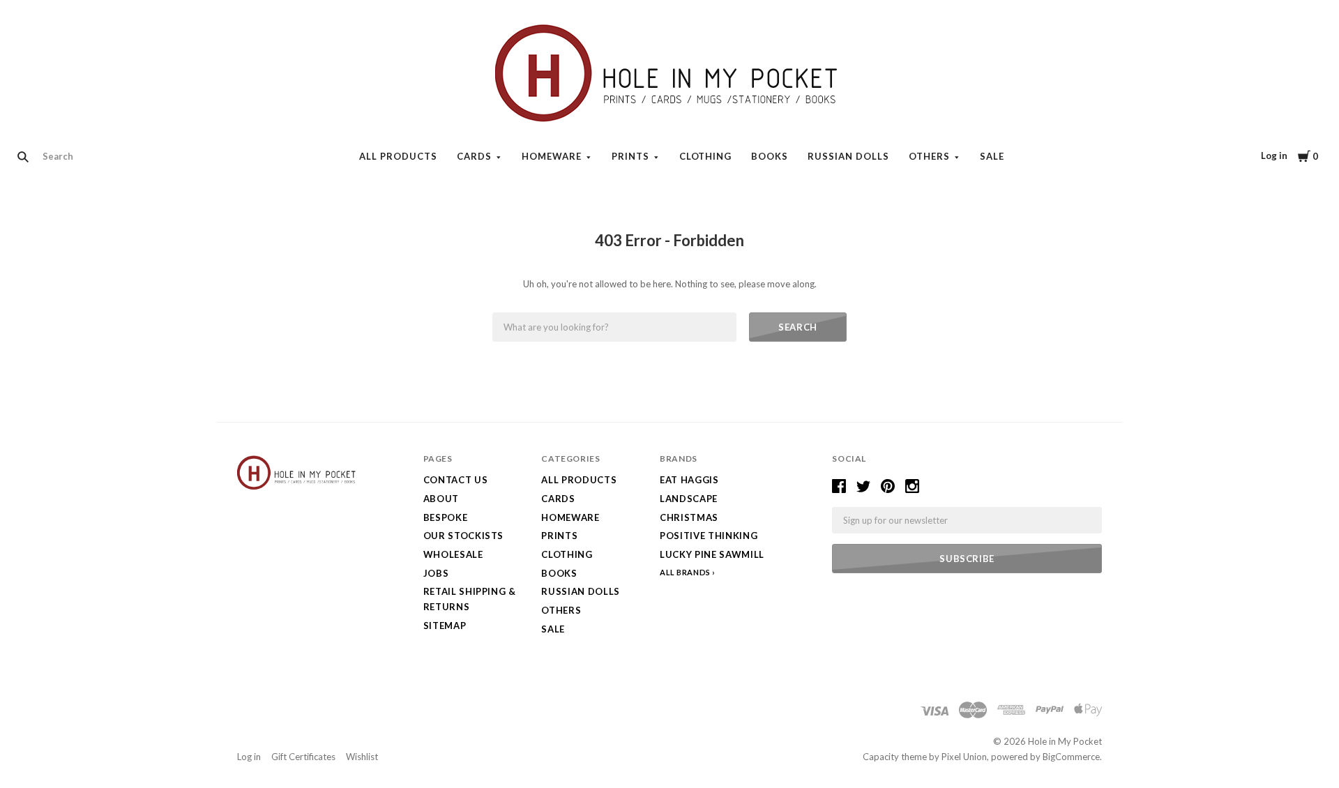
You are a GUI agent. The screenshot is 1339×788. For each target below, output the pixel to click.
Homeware (552, 156)
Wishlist (362, 756)
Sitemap (445, 625)
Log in (1274, 155)
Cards (474, 156)
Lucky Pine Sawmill (712, 554)
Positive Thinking (708, 535)
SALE (992, 156)
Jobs (436, 573)
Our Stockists (463, 535)
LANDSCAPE (689, 498)
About (441, 498)
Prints (630, 156)
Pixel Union (964, 756)
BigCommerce (1071, 756)
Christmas (689, 517)
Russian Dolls (848, 156)
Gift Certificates (303, 756)
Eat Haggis (689, 479)
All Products (398, 156)
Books (769, 156)
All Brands (685, 572)
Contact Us (455, 479)
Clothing (705, 156)
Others (929, 156)
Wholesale (453, 554)
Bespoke (445, 517)
